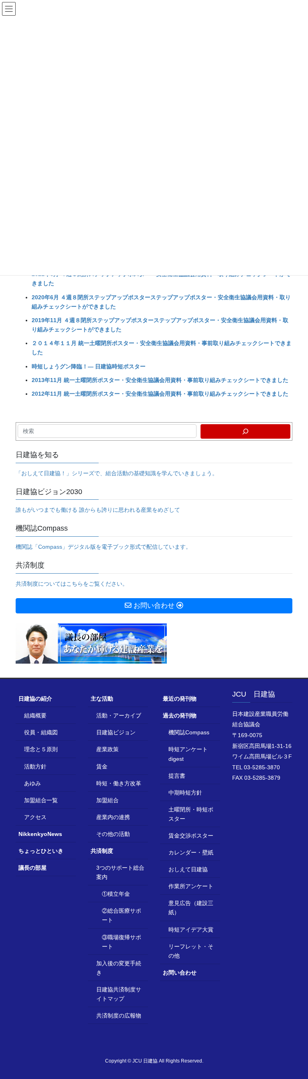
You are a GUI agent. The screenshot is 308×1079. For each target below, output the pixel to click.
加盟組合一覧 (41, 800)
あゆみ (32, 783)
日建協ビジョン (116, 732)
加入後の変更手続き (118, 968)
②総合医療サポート (121, 915)
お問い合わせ (180, 972)
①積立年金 (116, 894)
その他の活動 (113, 834)
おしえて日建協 (188, 869)
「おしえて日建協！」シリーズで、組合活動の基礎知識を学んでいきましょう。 (117, 473)
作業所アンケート (190, 886)
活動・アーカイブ (118, 715)
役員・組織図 (41, 732)
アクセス (35, 817)
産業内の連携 (113, 817)
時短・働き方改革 (118, 783)
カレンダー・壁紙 (190, 852)
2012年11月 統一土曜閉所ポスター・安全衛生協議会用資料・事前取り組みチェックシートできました (160, 393)
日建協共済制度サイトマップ (118, 994)
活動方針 (35, 766)
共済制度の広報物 (118, 1015)
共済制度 (102, 851)
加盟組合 (107, 800)
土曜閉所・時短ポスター (190, 814)
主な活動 (102, 698)
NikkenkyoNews (40, 834)
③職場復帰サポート (121, 942)
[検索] (245, 431)
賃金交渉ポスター (190, 835)
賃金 (101, 766)
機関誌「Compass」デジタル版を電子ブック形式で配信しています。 (103, 547)
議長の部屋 (32, 867)
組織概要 (35, 715)
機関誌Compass (188, 732)
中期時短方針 (185, 792)
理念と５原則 (41, 749)
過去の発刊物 (180, 715)
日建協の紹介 (35, 698)
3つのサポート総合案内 (120, 872)
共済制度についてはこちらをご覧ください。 (72, 583)
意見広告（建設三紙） (190, 908)
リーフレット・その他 (190, 951)
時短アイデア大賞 (190, 929)
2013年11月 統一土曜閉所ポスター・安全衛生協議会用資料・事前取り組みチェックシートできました (160, 380)
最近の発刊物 (180, 698)
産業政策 (107, 749)
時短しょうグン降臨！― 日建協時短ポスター (89, 366)
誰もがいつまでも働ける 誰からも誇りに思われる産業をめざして (98, 510)
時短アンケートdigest (188, 754)
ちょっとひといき (40, 851)
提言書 (176, 775)
